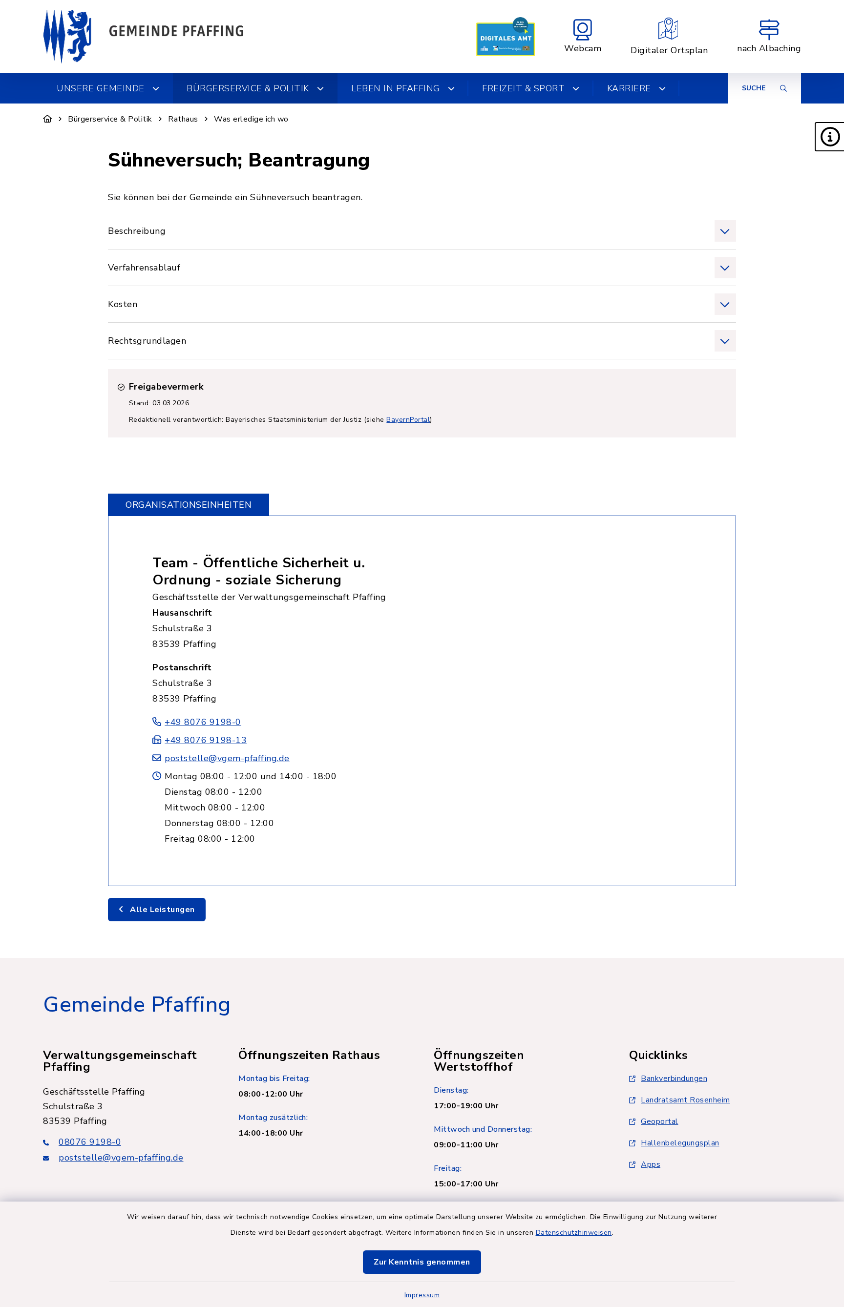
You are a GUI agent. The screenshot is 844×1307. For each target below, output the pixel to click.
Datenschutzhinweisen (574, 1232)
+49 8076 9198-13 (206, 740)
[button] (829, 136)
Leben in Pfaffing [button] (395, 88)
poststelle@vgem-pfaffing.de (227, 758)
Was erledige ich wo (251, 119)
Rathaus (183, 119)
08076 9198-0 (90, 1142)
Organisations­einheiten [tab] (189, 505)
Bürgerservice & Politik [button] (248, 88)
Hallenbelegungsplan (680, 1143)
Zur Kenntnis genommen (422, 1262)
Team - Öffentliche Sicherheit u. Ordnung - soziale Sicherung (258, 571)
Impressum (422, 1295)
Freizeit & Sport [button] (523, 88)
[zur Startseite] (143, 36)
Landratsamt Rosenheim (685, 1100)
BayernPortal (408, 419)
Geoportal (659, 1121)
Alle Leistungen (161, 909)
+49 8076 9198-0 (203, 722)
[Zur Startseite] (47, 119)
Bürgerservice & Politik (110, 119)
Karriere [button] (629, 88)
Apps (650, 1164)
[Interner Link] (505, 36)
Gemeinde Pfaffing (137, 1004)
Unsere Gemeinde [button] (101, 88)
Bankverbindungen (674, 1078)
